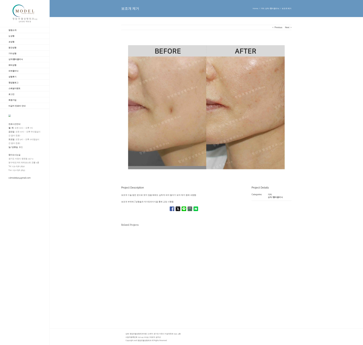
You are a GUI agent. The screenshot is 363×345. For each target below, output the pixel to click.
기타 (270, 194)
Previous (278, 27)
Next (287, 27)
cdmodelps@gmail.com (20, 178)
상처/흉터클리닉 (275, 197)
